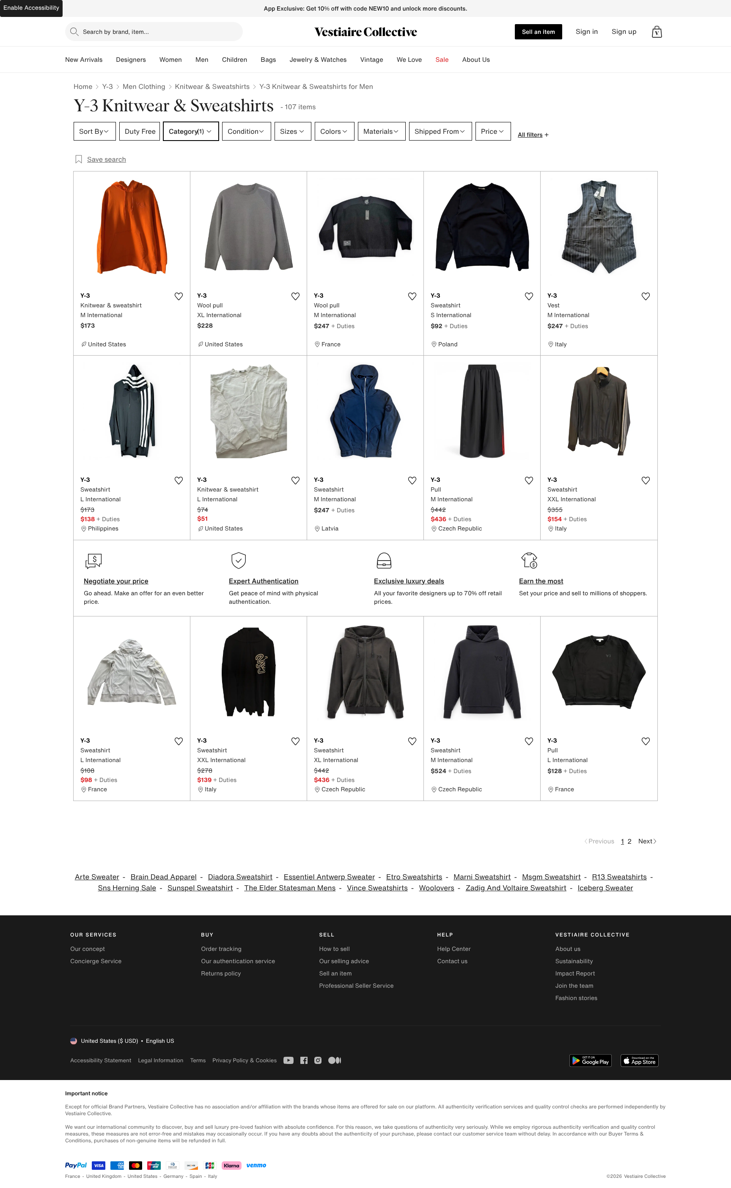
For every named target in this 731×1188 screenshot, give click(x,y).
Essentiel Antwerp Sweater (329, 877)
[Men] (215, 59)
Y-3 (107, 86)
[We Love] (429, 59)
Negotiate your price (116, 581)
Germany (173, 1176)
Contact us (452, 961)
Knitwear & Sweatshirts (212, 86)
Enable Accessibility (31, 7)
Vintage (371, 59)
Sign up (624, 31)
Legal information (160, 1060)
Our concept (87, 949)
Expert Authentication (264, 581)
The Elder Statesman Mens (289, 888)
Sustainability (574, 961)
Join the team (574, 985)
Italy (212, 1176)
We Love (409, 59)
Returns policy (221, 973)
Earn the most (541, 581)
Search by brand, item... (116, 31)
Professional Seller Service (356, 985)
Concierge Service (95, 961)
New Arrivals (83, 59)
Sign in (587, 31)
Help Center (454, 949)
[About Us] (496, 59)
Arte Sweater (97, 877)
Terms (198, 1060)
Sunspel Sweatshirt (200, 888)
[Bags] (282, 59)
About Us (476, 59)
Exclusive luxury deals (409, 581)
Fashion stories (576, 998)
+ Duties (343, 325)
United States (143, 1176)
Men (202, 59)
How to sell (334, 949)
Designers (131, 59)
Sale (442, 59)
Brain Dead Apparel (164, 877)
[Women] (188, 59)
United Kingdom (104, 1176)
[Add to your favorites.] (178, 296)
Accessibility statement (100, 1060)
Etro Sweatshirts (414, 877)
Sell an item (538, 31)
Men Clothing (144, 86)
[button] (657, 32)
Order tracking (221, 949)
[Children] (253, 59)
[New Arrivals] (109, 59)
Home (83, 86)
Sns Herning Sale (127, 888)
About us (567, 949)
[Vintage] (390, 59)
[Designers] (152, 59)
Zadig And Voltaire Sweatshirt (516, 888)
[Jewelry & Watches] (353, 59)
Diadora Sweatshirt (240, 877)
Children (234, 59)
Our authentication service (238, 961)
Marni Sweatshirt (482, 877)
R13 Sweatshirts (619, 877)
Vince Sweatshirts (377, 888)
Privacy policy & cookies (244, 1060)
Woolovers (436, 888)
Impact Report (575, 973)
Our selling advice (344, 961)
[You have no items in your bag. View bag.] (657, 32)
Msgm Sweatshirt (551, 877)
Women (170, 59)
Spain (196, 1176)
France (72, 1176)
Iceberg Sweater (605, 888)
